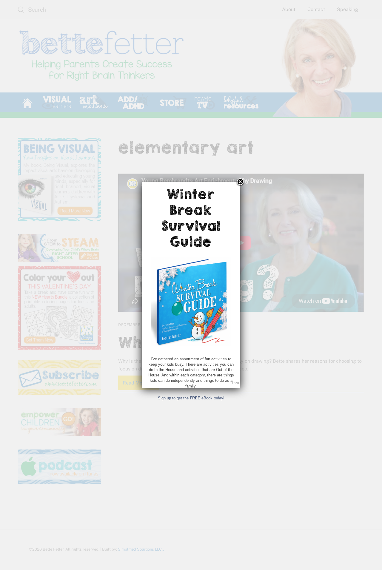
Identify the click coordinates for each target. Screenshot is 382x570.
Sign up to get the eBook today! (191, 398)
